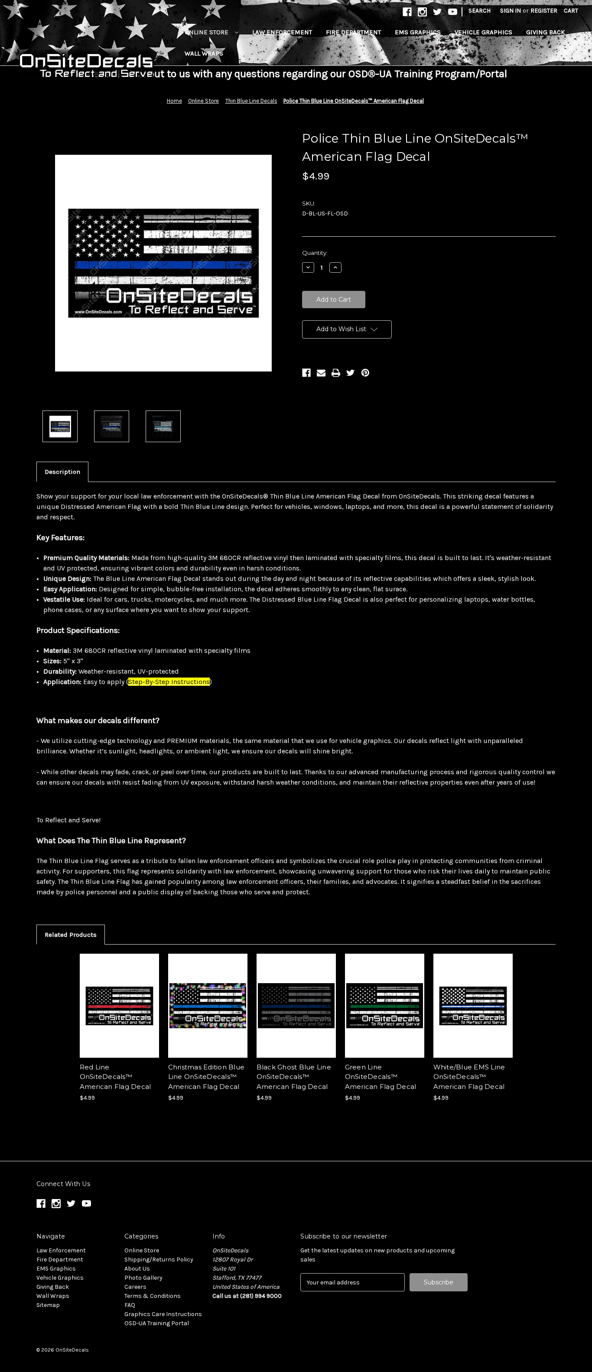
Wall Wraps (204, 53)
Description (62, 472)
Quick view (118, 998)
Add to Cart (119, 1013)
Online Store (207, 32)
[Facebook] (306, 373)
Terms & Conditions (152, 1296)
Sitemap (48, 1305)
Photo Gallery (143, 1277)
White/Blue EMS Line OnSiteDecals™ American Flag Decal (469, 1077)
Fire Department (353, 32)
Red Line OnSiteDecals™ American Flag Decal (115, 1077)
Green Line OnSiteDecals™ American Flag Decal (380, 1077)
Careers (135, 1287)
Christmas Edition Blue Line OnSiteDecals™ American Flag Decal (206, 1077)
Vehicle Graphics (483, 32)
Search (479, 10)
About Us (137, 1268)
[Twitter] (350, 373)
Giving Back (545, 32)
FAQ (129, 1305)
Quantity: (315, 252)
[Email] (321, 373)
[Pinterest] (365, 373)
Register (543, 10)
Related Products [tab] (71, 935)
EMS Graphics (418, 32)
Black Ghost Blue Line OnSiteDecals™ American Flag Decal (294, 1077)
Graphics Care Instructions (163, 1314)
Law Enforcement (282, 32)
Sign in (510, 10)
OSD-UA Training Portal (156, 1323)
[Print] (336, 373)
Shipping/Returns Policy (158, 1259)
